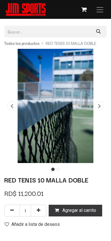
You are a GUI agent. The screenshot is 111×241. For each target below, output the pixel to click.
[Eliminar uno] (12, 210)
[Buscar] (98, 31)
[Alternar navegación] (100, 9)
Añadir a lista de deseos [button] (35, 224)
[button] (12, 106)
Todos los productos (21, 43)
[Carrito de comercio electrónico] (84, 9)
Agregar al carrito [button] (78, 210)
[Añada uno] (38, 210)
